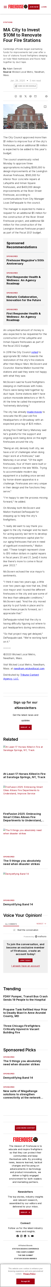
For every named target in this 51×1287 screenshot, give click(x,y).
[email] (35, 96)
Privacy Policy (29, 1274)
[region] (25, 930)
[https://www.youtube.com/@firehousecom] (32, 1236)
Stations (8, 22)
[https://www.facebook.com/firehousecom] (17, 1236)
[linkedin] (20, 96)
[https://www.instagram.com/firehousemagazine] (21, 1236)
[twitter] (25, 96)
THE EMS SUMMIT (25, 1255)
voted (34, 352)
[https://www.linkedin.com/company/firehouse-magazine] (25, 1236)
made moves (34, 411)
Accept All (25, 1281)
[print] (46, 96)
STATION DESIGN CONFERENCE (25, 1249)
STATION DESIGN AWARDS (25, 1259)
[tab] (11, 924)
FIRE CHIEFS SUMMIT (25, 1252)
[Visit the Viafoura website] (40, 936)
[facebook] (15, 96)
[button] (5, 7)
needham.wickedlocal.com (29, 668)
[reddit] (30, 96)
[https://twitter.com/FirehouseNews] (28, 1236)
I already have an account (25, 965)
